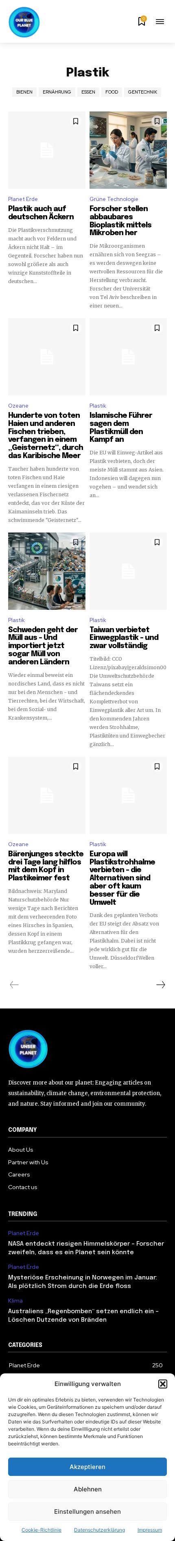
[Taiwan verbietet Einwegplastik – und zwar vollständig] (128, 571)
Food (111, 92)
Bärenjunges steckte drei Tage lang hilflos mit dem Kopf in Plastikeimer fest (45, 866)
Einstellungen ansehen (87, 1511)
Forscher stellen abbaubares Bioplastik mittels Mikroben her (120, 221)
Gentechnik (142, 92)
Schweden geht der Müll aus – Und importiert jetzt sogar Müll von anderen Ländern (43, 646)
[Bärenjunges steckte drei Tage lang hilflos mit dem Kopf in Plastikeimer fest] (46, 795)
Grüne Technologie (114, 199)
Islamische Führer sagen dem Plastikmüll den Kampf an (121, 427)
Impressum (150, 1530)
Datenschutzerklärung (99, 1530)
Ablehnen (88, 1489)
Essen (88, 92)
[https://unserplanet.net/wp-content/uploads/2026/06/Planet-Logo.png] (24, 22)
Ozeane (18, 405)
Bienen (24, 92)
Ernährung (57, 92)
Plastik (98, 405)
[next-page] (160, 985)
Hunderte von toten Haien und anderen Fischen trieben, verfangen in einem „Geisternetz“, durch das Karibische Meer (45, 436)
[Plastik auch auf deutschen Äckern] (46, 150)
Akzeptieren (87, 1467)
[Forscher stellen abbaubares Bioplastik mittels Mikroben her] (128, 150)
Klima (15, 1300)
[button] (163, 1384)
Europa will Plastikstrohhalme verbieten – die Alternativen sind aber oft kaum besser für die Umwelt (122, 878)
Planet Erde (23, 199)
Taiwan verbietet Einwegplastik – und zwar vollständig (124, 638)
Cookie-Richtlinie (41, 1530)
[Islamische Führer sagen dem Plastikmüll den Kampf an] (128, 356)
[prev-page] (14, 985)
